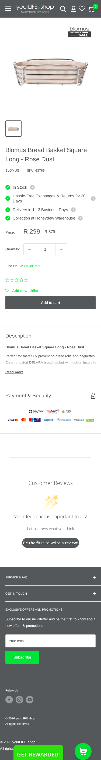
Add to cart (50, 302)
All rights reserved (17, 723)
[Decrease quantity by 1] (29, 249)
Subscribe (22, 657)
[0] (91, 9)
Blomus (12, 170)
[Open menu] (8, 8)
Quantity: (12, 249)
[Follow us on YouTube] (29, 699)
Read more (14, 372)
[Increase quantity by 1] (61, 249)
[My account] (73, 9)
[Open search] (63, 9)
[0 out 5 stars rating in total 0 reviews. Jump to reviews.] (18, 280)
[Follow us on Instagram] (19, 699)
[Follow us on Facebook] (9, 699)
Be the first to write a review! (50, 542)
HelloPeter (32, 266)
